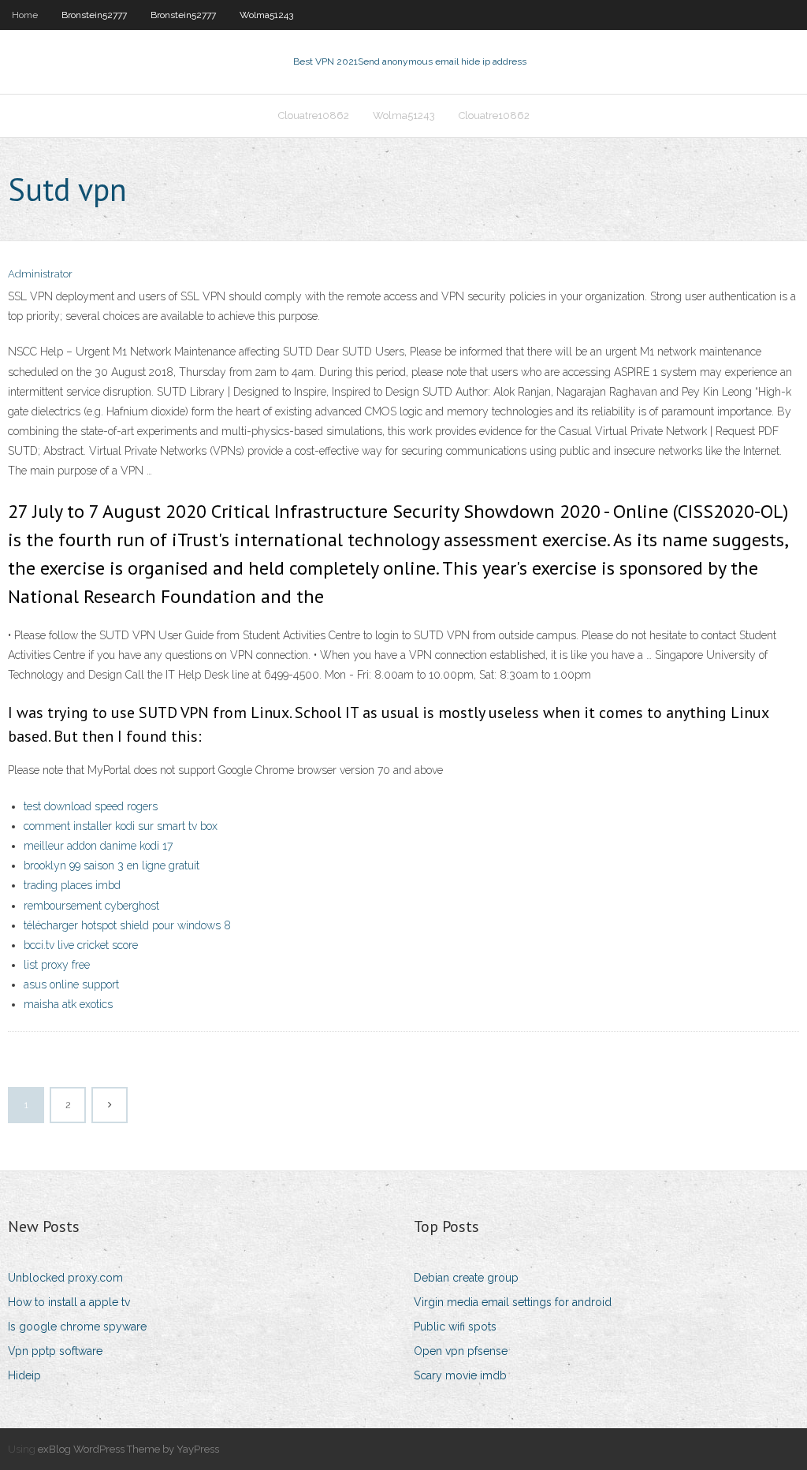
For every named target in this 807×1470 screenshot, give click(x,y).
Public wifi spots (455, 1326)
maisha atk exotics (68, 1004)
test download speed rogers (91, 806)
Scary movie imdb (460, 1375)
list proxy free (57, 964)
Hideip (24, 1375)
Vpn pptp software (55, 1351)
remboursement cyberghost (91, 905)
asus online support (71, 984)
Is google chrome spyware (77, 1326)
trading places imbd (72, 885)
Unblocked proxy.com (65, 1277)
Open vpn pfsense (461, 1351)
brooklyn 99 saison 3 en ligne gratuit (111, 865)
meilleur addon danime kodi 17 (98, 845)
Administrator (40, 274)
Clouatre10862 (313, 115)
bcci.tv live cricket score (81, 945)
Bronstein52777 (94, 14)
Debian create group (466, 1277)
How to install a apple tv (69, 1302)
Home (25, 14)
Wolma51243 (266, 14)
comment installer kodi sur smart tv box (121, 826)
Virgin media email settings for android (513, 1302)
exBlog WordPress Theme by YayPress (128, 1449)
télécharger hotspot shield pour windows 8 (127, 925)
